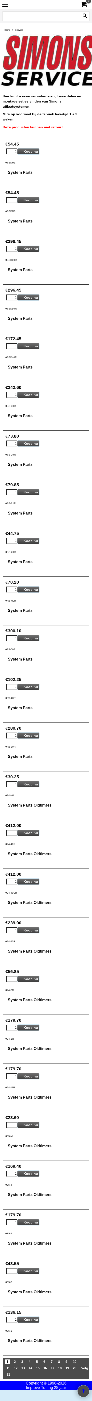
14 (30, 1368)
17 (52, 1368)
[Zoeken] (85, 16)
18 (60, 1368)
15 (37, 1368)
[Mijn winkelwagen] (83, 4)
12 (15, 1368)
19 (67, 1368)
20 (74, 1368)
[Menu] (5, 5)
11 (8, 1368)
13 (23, 1368)
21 (8, 1374)
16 (45, 1368)
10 (74, 1362)
